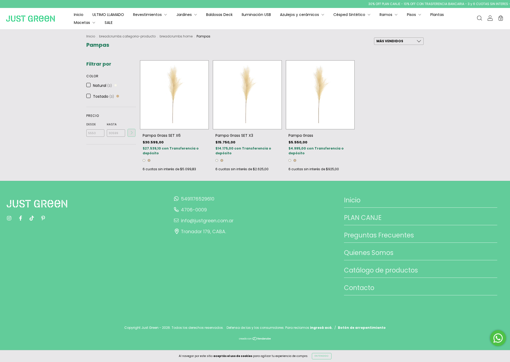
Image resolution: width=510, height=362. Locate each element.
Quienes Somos (368, 252)
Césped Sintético (349, 14)
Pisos (412, 14)
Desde (91, 124)
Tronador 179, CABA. (203, 231)
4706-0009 (194, 210)
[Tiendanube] (255, 339)
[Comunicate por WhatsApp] (498, 338)
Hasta (112, 124)
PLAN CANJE (362, 217)
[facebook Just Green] (21, 218)
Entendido (322, 356)
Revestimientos (148, 14)
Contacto (359, 287)
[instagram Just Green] (9, 218)
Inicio (78, 14)
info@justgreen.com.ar (207, 221)
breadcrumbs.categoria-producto (127, 36)
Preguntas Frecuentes (379, 235)
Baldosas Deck (219, 14)
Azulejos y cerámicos (300, 14)
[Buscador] (479, 19)
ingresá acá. (321, 327)
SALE (109, 22)
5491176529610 (197, 199)
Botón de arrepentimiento (362, 327)
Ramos (386, 14)
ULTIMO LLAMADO (108, 14)
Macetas (82, 22)
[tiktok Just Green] (32, 218)
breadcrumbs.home (176, 36)
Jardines (184, 14)
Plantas (437, 14)
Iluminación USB (256, 14)
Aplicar (131, 133)
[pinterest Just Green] (43, 218)
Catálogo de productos (381, 270)
